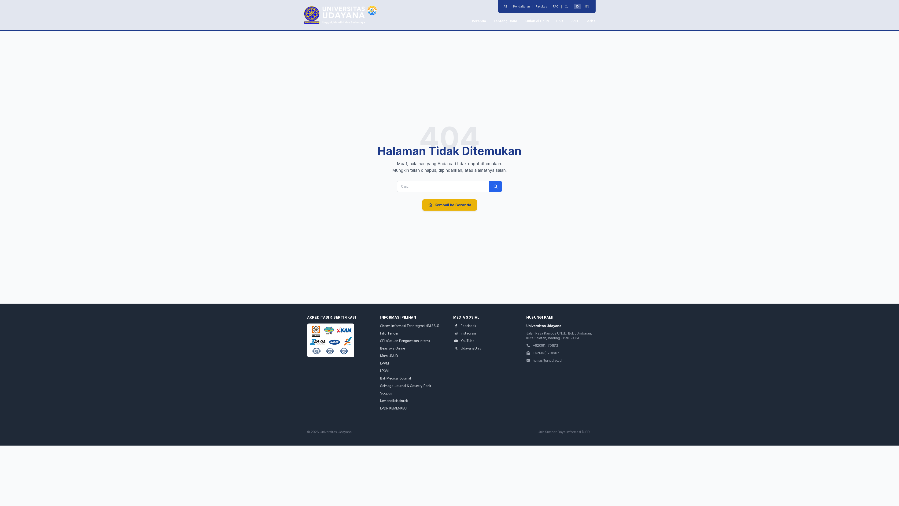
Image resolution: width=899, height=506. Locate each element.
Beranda (479, 21)
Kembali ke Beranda (453, 205)
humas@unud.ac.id (547, 360)
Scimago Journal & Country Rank (405, 386)
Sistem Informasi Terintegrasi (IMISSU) (409, 326)
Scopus (386, 393)
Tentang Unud (505, 21)
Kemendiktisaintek (394, 401)
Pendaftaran (521, 6)
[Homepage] (330, 340)
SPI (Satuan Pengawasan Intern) (405, 341)
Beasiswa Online (392, 348)
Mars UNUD (389, 356)
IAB (505, 6)
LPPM (384, 363)
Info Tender (389, 333)
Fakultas (541, 6)
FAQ (556, 6)
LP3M (384, 371)
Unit (559, 21)
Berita (591, 21)
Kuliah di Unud (537, 21)
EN (587, 6)
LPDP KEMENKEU (393, 408)
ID (577, 6)
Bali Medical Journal (395, 378)
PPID (574, 21)
